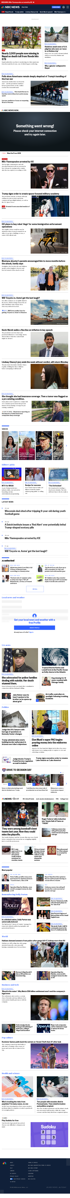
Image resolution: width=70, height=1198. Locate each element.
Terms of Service (33, 1162)
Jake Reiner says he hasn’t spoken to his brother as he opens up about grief (22, 698)
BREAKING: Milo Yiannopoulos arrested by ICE (16, 2)
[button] (21, 37)
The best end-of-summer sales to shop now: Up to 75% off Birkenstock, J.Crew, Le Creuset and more (21, 580)
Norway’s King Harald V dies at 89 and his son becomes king (24, 974)
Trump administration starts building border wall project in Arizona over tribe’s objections (14, 741)
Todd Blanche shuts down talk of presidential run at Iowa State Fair (37, 789)
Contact (12, 1165)
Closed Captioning (33, 1170)
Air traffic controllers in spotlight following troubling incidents (57, 696)
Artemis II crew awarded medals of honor (16, 207)
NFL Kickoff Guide (28, 799)
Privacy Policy (14, 1176)
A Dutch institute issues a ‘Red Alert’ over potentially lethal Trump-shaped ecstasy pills (35, 526)
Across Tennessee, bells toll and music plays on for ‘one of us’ (59, 902)
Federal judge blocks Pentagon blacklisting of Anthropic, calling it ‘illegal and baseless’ (24, 1027)
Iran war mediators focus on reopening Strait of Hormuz (15, 101)
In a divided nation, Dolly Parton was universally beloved (16, 920)
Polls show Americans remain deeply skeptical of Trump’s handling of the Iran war (34, 77)
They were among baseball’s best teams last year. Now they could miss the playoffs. (19, 831)
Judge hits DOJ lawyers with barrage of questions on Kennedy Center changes (13, 731)
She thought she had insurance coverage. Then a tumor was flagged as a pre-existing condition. (35, 397)
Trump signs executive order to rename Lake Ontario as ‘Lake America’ (52, 759)
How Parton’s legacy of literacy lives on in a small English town (59, 915)
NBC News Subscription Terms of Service (39, 1165)
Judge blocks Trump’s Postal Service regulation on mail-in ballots (23, 760)
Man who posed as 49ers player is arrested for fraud (62, 852)
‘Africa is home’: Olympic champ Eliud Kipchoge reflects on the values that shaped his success (39, 854)
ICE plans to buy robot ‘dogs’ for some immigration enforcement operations (32, 225)
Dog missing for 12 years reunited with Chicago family (59, 680)
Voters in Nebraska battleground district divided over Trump (12, 789)
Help (11, 1168)
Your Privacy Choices (19, 1179)
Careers (12, 1170)
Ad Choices (13, 1173)
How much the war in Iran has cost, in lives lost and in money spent (15, 94)
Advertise (30, 1176)
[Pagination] (60, 772)
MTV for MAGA (8, 485)
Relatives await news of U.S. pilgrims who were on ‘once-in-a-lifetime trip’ (56, 48)
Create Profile (35, 628)
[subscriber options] (64, 7)
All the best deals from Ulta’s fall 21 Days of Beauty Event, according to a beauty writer (21, 569)
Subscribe (30, 1173)
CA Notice (12, 1181)
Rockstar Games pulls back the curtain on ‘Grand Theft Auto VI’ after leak (31, 1041)
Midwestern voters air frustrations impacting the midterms (59, 790)
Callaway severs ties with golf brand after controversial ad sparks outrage (59, 831)
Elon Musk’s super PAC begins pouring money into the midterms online (49, 742)
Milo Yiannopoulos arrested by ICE (18, 161)
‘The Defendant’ (55, 485)
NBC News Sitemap (33, 1168)
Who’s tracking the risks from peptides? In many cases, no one (15, 1102)
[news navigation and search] (68, 7)
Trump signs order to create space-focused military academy (30, 193)
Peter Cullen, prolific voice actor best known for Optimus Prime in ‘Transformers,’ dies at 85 (21, 878)
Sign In (31, 632)
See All (35, 589)
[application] (21, 38)
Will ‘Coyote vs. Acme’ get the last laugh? (21, 297)
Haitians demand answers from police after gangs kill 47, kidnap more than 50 (33, 940)
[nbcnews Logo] (4, 1163)
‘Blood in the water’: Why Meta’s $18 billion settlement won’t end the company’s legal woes (33, 992)
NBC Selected (31, 1179)
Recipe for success (33, 485)
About (11, 1162)
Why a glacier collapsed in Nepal (55, 66)
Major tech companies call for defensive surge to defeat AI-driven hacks (59, 1027)
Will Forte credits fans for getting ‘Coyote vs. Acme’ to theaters (14, 311)
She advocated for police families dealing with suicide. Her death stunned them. (19, 680)
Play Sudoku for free (10, 1120)
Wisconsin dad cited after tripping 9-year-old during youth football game (35, 512)
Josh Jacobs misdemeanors (45, 799)
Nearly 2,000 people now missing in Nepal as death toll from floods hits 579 (20, 56)
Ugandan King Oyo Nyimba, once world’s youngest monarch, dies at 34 (21, 889)
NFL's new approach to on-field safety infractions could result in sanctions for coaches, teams (17, 854)
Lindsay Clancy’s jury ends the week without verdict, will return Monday (35, 361)
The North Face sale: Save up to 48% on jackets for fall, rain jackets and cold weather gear (55, 569)
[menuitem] (25, 7)
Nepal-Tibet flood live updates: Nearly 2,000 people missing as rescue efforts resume (55, 878)
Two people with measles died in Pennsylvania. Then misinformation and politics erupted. (51, 1103)
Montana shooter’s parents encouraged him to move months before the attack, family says (33, 262)
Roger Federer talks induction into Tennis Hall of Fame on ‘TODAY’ (54, 821)
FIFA (57, 799)
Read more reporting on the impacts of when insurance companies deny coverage (16, 413)
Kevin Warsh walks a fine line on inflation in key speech (27, 329)
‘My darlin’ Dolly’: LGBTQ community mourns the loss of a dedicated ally (59, 928)
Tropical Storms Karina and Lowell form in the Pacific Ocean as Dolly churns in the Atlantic (55, 669)
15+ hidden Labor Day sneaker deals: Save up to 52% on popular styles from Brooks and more (56, 579)
